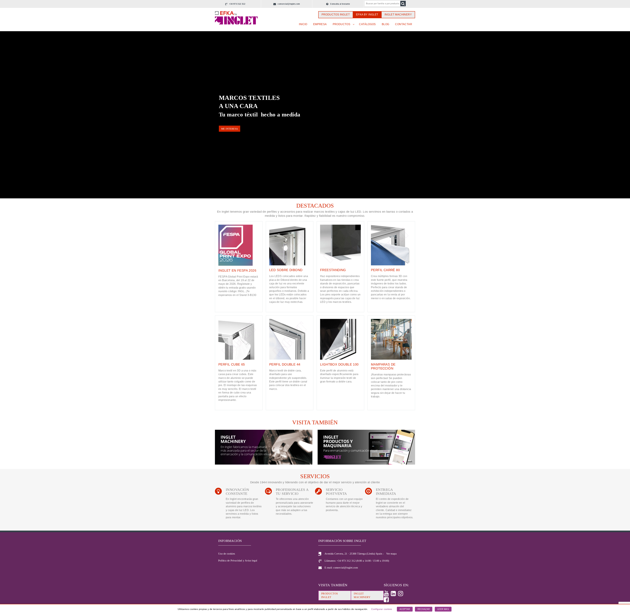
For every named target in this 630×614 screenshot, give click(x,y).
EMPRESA (320, 24)
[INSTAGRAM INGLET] (401, 594)
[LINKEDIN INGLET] (394, 594)
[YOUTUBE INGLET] (387, 594)
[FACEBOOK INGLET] (387, 600)
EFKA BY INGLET (367, 14)
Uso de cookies (226, 553)
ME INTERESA (229, 128)
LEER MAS (443, 609)
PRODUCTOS (341, 24)
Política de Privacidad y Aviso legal (237, 560)
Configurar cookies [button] (381, 609)
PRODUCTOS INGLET (336, 14)
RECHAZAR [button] (424, 609)
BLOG (385, 24)
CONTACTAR (403, 24)
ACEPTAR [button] (404, 609)
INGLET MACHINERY (398, 14)
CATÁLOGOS (367, 24)
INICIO (303, 24)
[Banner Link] (264, 448)
